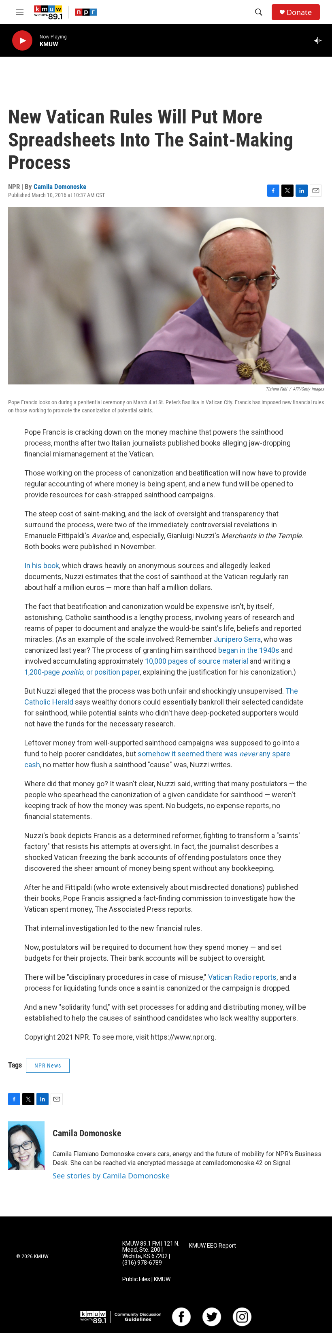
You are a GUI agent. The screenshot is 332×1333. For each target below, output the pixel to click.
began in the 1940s (248, 650)
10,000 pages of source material (196, 661)
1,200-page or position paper (82, 672)
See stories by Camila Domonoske (111, 1175)
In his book (41, 565)
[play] (22, 40)
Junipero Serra (237, 639)
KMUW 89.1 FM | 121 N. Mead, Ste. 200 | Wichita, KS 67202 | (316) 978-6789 (150, 1253)
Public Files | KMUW (146, 1279)
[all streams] (320, 40)
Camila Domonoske (60, 187)
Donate (299, 12)
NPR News (47, 1065)
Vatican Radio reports (242, 977)
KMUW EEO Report (212, 1246)
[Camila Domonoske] (26, 1145)
